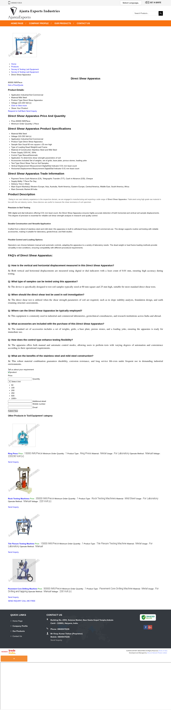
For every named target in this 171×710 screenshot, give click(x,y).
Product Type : (79, 453)
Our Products (63, 23)
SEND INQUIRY (14, 601)
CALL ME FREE (28, 601)
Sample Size (16, 144)
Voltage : (41, 501)
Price (13, 121)
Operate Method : (141, 453)
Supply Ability (16, 181)
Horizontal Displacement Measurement (27, 168)
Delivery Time (17, 184)
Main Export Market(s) (20, 186)
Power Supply (17, 152)
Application (15, 139)
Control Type (16, 155)
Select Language (130, 3)
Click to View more (19, 105)
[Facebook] (146, 629)
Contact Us (83, 23)
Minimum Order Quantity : (55, 453)
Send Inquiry (31, 111)
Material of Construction (21, 150)
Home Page (17, 23)
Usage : (118, 453)
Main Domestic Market (20, 189)
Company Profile (39, 23)
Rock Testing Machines (18, 498)
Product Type (16, 142)
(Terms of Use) (162, 650)
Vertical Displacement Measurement (26, 166)
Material (14, 134)
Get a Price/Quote (15, 85)
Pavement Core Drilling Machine (22, 589)
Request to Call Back (17, 111)
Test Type (15, 163)
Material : (99, 453)
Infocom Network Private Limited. (157, 653)
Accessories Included (20, 160)
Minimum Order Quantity (21, 124)
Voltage (14, 136)
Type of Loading (18, 147)
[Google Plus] (150, 629)
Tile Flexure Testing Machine (21, 544)
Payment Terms (17, 178)
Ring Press (13, 453)
